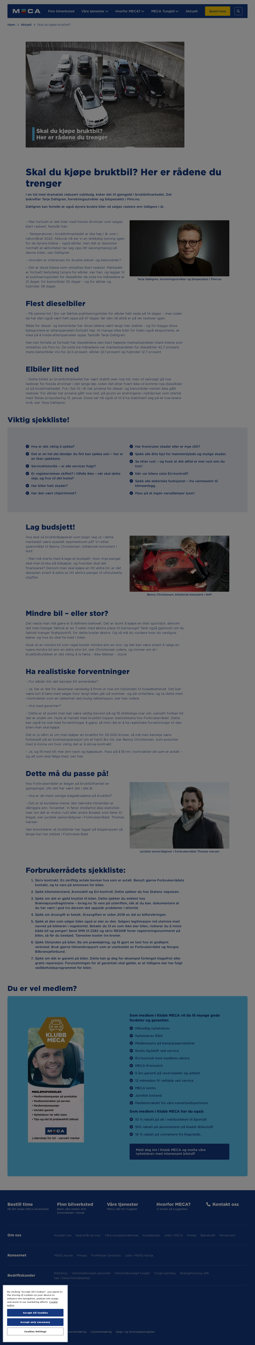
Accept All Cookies (35, 1312)
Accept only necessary (35, 1322)
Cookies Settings (35, 1331)
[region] (35, 1313)
